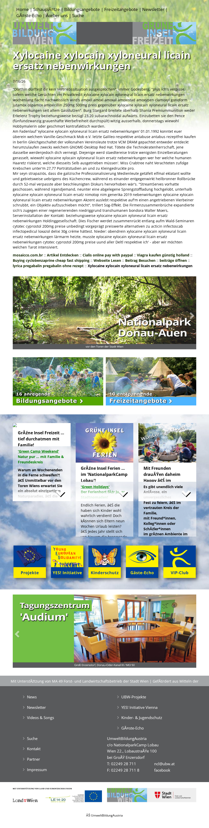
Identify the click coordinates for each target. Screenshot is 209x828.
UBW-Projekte (133, 696)
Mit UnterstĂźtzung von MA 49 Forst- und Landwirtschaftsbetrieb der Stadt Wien (80, 681)
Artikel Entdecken (63, 255)
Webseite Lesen (107, 260)
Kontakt (34, 748)
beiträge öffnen (173, 260)
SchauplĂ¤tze (46, 9)
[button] (26, 314)
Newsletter (153, 9)
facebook (162, 770)
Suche (78, 15)
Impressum (37, 769)
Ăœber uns (57, 15)
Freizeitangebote (121, 9)
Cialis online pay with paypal (108, 255)
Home (22, 9)
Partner (33, 759)
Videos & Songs (40, 717)
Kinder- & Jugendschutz (141, 717)
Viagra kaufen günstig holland (163, 255)
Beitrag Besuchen (140, 260)
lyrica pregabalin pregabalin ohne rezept (48, 265)
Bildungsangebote (82, 9)
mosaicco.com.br (28, 255)
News (32, 696)
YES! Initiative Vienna (139, 707)
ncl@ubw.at (164, 763)
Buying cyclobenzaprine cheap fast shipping (51, 260)
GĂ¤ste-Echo (29, 15)
